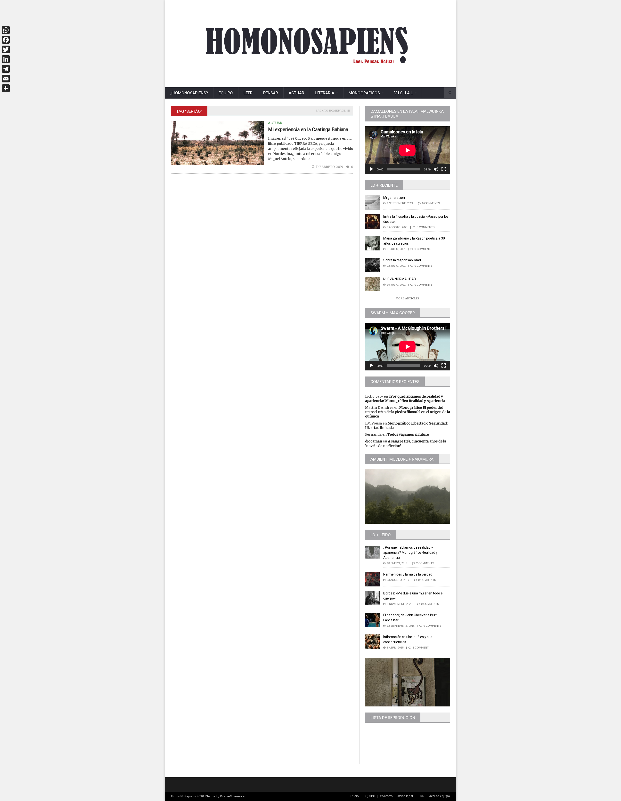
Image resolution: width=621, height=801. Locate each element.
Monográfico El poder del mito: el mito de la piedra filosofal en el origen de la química (407, 411)
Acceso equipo (439, 796)
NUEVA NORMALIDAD (399, 279)
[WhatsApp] (6, 30)
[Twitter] (6, 49)
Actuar (296, 92)
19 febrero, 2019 (329, 167)
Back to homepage (331, 110)
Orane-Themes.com (234, 796)
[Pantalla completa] (443, 169)
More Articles (407, 298)
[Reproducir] (371, 169)
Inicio (354, 796)
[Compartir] (6, 88)
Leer (248, 92)
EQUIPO (226, 92)
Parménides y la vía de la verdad (407, 574)
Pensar (270, 92)
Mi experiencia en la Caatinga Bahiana (308, 129)
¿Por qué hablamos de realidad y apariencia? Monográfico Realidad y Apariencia (405, 398)
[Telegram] (6, 69)
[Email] (6, 78)
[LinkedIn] (6, 59)
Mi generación (394, 198)
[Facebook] (6, 40)
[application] (407, 150)
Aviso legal (405, 796)
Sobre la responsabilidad (402, 260)
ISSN (421, 796)
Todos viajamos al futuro (408, 434)
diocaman (373, 441)
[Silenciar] (435, 169)
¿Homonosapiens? (189, 92)
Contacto (386, 796)
